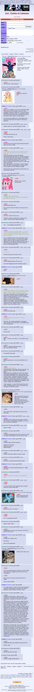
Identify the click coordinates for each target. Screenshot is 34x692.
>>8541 (21, 457)
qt (7, 0)
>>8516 (5, 289)
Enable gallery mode (29, 51)
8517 (18, 247)
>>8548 (21, 512)
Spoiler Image (11, 28)
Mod (1, 4)
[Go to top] (3, 666)
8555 (18, 648)
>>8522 (24, 228)
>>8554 (21, 592)
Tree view (31, 50)
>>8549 (25, 512)
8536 (18, 430)
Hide (2, 47)
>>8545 (25, 480)
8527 (18, 343)
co (2, 0)
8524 (21, 314)
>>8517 (21, 212)
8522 (18, 287)
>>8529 (21, 351)
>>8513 (25, 124)
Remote (11, 38)
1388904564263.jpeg (12, 56)
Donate (6, 2)
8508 (18, 129)
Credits (29, 2)
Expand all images (29, 48)
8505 (18, 87)
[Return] (16, 54)
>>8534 (21, 364)
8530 (18, 364)
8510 (18, 148)
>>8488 (5, 133)
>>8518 (21, 222)
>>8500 (5, 82)
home (4, 4)
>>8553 (27, 416)
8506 (21, 106)
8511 (18, 173)
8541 (21, 464)
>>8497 (5, 108)
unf (14, 0)
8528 (18, 351)
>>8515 (5, 260)
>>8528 (5, 358)
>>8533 (21, 335)
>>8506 (5, 150)
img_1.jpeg (28, 56)
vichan (16, 685)
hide (5, 56)
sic (18, 0)
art (1, 0)
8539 (18, 457)
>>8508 (5, 142)
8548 (18, 526)
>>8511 (25, 129)
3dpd (11, 0)
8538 (18, 450)
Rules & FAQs (24, 2)
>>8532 (21, 343)
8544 (18, 490)
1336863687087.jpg (6, 176)
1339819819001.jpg (6, 549)
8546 (18, 512)
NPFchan (20, 685)
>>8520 (21, 247)
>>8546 (21, 490)
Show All (6, 47)
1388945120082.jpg (11, 275)
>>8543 (25, 425)
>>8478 (5, 131)
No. (20, 60)
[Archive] (21, 54)
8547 (18, 521)
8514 (18, 212)
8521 (18, 273)
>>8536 (21, 406)
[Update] (19, 666)
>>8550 (5, 650)
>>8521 (25, 247)
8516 (21, 228)
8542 (18, 472)
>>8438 (5, 657)
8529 (18, 356)
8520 (21, 267)
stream (13, 1)
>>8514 (28, 129)
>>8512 (21, 124)
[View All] (20, 62)
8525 (18, 327)
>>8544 (21, 480)
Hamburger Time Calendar (22, 1)
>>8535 (5, 452)
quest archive (8, 1)
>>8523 (28, 247)
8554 (21, 639)
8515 (18, 222)
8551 (18, 565)
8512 (18, 192)
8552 (21, 584)
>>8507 (5, 194)
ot (4, 0)
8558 (16, 655)
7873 (22, 60)
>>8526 (21, 327)
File (7, 38)
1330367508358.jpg (28, 391)
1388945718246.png (12, 492)
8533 (18, 406)
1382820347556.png (6, 90)
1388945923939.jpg (11, 548)
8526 (18, 335)
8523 (18, 307)
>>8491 (18, 92)
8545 (18, 505)
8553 (18, 592)
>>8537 (24, 416)
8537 (21, 438)
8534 (21, 416)
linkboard (2, 1)
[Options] (32, 4)
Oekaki (15, 38)
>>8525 (21, 307)
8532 (18, 389)
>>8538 (21, 425)
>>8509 (21, 129)
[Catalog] (11, 54)
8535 (18, 425)
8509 (21, 140)
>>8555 (21, 546)
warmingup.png (29, 492)
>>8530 (24, 314)
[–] (18, 58)
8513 (18, 201)
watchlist (9, 4)
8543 (18, 480)
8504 (18, 80)
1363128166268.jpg (6, 276)
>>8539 (24, 438)
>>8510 (24, 106)
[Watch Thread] (27, 60)
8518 (18, 257)
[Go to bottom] (4, 54)
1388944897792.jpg (11, 175)
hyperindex (28, 0)
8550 (18, 546)
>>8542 (21, 450)
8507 (18, 124)
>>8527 (21, 257)
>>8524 (5, 366)
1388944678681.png (12, 88)
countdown (22, 0)
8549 (21, 534)
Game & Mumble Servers (13, 2)
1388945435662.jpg (11, 391)
